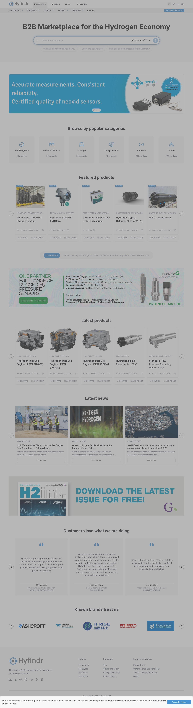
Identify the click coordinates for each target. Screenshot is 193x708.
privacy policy (159, 700)
